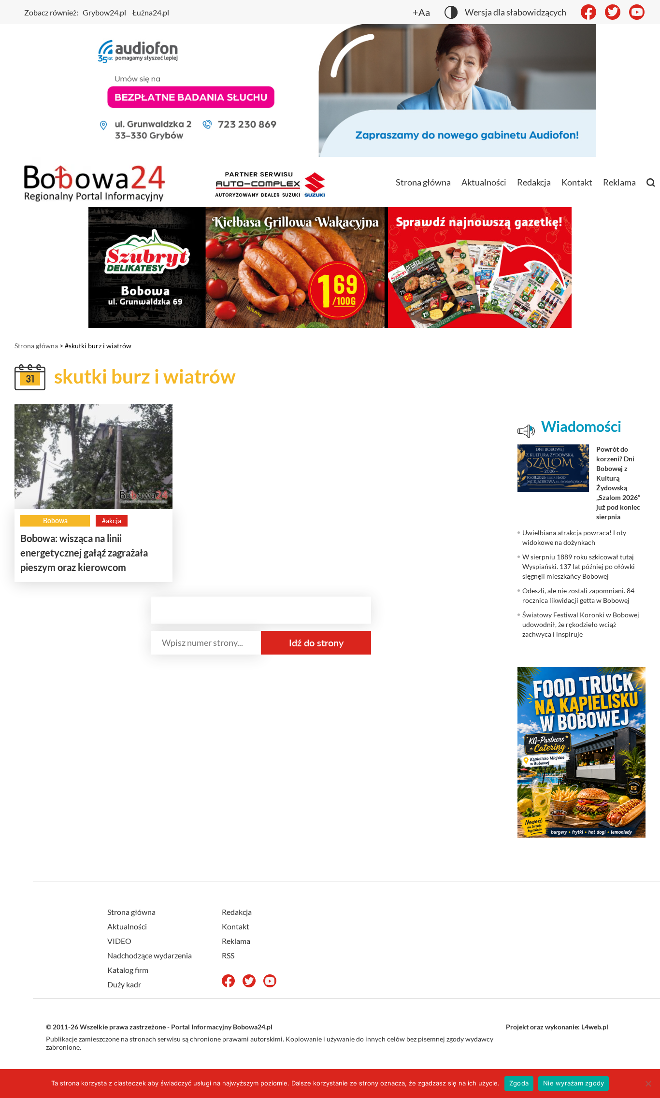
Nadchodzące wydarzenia (149, 955)
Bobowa (55, 520)
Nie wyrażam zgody (573, 1083)
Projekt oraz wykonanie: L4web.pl (557, 1027)
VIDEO (119, 940)
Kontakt (576, 182)
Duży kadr (124, 984)
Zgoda (519, 1083)
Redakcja (534, 182)
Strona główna (423, 182)
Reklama (619, 182)
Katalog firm (127, 969)
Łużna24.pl (150, 12)
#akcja (111, 520)
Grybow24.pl (104, 12)
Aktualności (483, 182)
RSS (228, 955)
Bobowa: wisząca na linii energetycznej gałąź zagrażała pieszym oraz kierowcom (84, 552)
